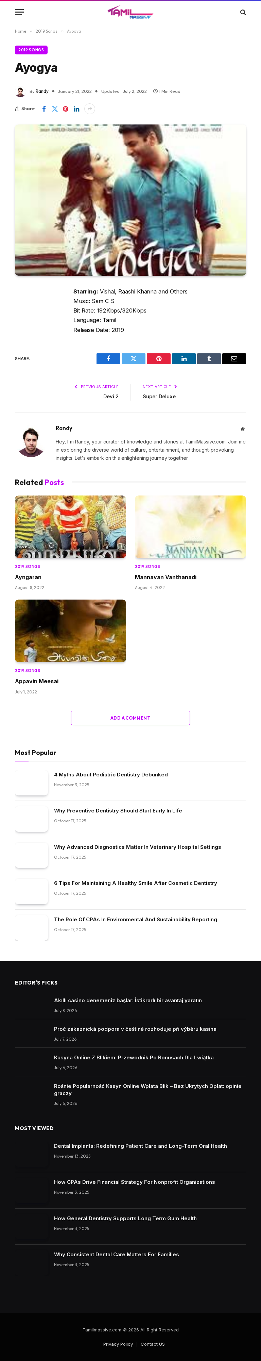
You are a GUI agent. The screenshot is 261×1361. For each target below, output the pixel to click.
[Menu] (19, 12)
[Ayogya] (130, 199)
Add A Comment (130, 718)
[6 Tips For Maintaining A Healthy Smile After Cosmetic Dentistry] (31, 891)
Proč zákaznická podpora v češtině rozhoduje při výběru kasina (135, 1029)
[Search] (242, 12)
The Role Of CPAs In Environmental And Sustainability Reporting (135, 919)
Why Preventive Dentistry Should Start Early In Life (118, 810)
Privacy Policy (118, 1344)
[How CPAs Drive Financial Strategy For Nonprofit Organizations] (31, 1190)
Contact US (153, 1344)
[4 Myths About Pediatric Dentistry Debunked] (31, 783)
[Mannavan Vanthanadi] (190, 526)
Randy (42, 91)
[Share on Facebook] (44, 108)
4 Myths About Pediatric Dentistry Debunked (111, 774)
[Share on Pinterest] (65, 108)
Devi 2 (111, 396)
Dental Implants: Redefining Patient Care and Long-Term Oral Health (140, 1146)
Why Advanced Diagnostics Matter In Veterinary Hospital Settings (137, 847)
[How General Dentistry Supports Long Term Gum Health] (31, 1227)
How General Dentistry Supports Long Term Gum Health (125, 1218)
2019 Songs (31, 50)
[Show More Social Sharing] (89, 108)
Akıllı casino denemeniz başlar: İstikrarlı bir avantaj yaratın (128, 1000)
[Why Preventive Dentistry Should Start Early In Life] (31, 819)
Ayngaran (28, 577)
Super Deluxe (159, 396)
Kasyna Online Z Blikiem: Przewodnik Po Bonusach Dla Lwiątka (134, 1057)
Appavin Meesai (36, 681)
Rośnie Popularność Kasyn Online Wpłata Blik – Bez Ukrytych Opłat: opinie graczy (148, 1089)
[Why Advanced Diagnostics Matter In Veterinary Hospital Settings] (31, 855)
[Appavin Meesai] (70, 631)
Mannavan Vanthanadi (165, 577)
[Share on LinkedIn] (76, 108)
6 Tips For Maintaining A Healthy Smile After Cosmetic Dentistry (135, 883)
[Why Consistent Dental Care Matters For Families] (31, 1263)
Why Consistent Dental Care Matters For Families (116, 1254)
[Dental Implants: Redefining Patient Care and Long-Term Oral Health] (31, 1154)
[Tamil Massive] (130, 12)
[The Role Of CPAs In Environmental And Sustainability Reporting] (31, 928)
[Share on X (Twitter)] (55, 108)
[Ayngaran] (70, 526)
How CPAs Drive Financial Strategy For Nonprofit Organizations (134, 1182)
